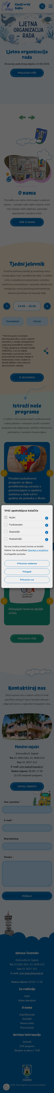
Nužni (12, 517)
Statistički (14, 531)
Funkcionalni (16, 524)
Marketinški (15, 539)
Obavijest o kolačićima (38, 550)
